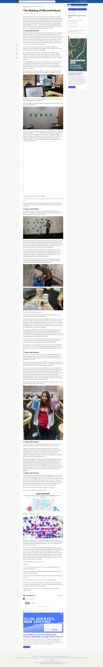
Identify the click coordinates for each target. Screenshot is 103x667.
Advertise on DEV (48, 657)
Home (16, 657)
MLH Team (28, 6)
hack (35, 13)
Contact (71, 657)
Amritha (25, 580)
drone (31, 13)
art (28, 13)
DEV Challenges (21, 657)
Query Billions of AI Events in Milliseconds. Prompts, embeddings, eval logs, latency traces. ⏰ (43, 636)
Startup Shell (58, 48)
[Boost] (17, 58)
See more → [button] (26, 646)
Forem (39, 662)
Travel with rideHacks (72, 26)
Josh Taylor (38, 54)
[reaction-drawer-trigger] (17, 45)
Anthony (25, 575)
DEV (55, 662)
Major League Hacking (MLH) (38, 6)
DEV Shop (85, 657)
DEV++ (26, 657)
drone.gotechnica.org (38, 561)
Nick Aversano (36, 16)
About (68, 657)
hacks (24, 13)
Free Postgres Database (78, 657)
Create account (83, 1)
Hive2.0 (31, 582)
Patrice (30, 567)
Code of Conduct (40, 606)
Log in (76, 1)
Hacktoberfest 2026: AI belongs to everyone (75, 73)
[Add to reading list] (17, 54)
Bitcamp (34, 575)
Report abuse (47, 606)
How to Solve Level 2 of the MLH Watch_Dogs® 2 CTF (75, 21)
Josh (24, 567)
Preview (33, 603)
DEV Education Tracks (35, 657)
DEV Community (35, 656)
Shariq (24, 571)
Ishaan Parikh (55, 451)
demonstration (53, 57)
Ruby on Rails (49, 663)
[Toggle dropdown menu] (65, 611)
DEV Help (42, 657)
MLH (51, 659)
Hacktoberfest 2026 (72, 80)
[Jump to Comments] (17, 49)
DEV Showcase (63, 657)
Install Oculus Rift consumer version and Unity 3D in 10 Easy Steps (76, 32)
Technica (33, 18)
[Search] (20, 2)
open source (45, 662)
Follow (77, 9)
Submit (27, 603)
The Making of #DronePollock (35, 588)
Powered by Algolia (51, 1)
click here (33, 545)
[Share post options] (17, 62)
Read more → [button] (72, 87)
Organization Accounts (56, 657)
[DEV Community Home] (16, 1)
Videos (29, 657)
